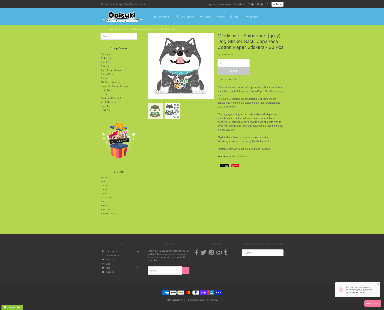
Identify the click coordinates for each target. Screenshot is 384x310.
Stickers (104, 58)
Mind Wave (242, 156)
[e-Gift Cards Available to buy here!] (118, 141)
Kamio (103, 189)
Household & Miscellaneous (114, 86)
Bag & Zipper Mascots (111, 70)
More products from (232, 156)
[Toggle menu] (138, 251)
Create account (225, 4)
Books (103, 78)
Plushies (104, 66)
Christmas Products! (110, 98)
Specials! (105, 106)
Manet (103, 193)
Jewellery (105, 62)
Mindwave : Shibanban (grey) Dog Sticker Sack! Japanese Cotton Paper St (141, 29)
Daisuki (104, 185)
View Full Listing (108, 213)
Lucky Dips (106, 90)
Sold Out (233, 71)
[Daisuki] (123, 16)
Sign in (211, 4)
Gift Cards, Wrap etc (110, 82)
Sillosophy (105, 209)
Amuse (104, 177)
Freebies (104, 94)
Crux (102, 181)
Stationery (105, 54)
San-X (103, 201)
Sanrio (103, 205)
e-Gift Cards (106, 110)
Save (236, 166)
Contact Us (13, 307)
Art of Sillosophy (108, 102)
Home (103, 29)
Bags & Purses (107, 74)
